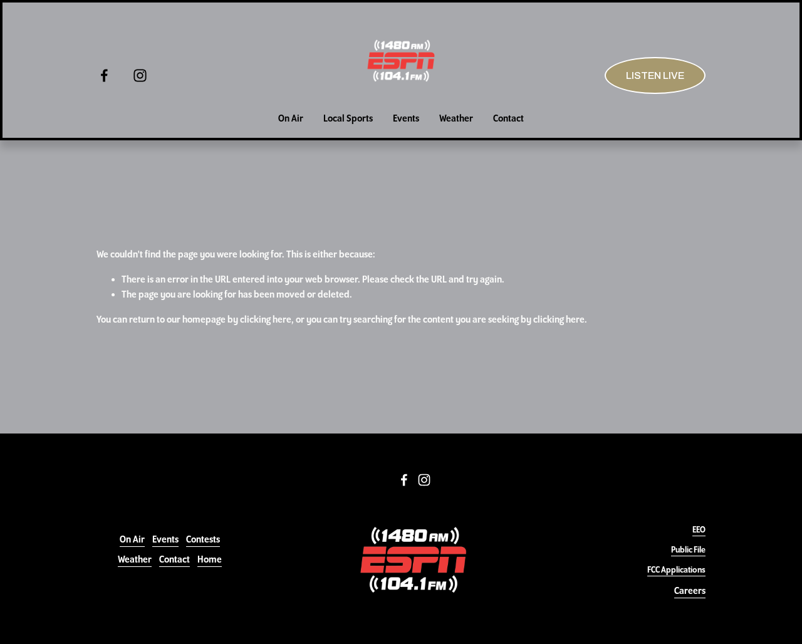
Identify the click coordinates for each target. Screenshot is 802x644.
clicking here (265, 319)
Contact (508, 118)
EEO (699, 529)
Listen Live (655, 75)
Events (406, 118)
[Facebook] (104, 75)
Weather (456, 118)
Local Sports (348, 118)
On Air (290, 118)
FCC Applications (676, 569)
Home (209, 559)
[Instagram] (140, 75)
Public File (688, 549)
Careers (690, 590)
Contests (203, 539)
